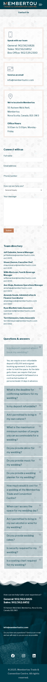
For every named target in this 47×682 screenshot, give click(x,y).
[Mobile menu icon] (40, 4)
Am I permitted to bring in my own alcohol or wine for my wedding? (22, 523)
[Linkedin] (34, 655)
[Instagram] (23, 655)
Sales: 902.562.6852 (16, 602)
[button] (23, 350)
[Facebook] (13, 655)
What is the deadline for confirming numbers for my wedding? (22, 393)
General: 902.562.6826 (18, 599)
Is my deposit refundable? (22, 406)
